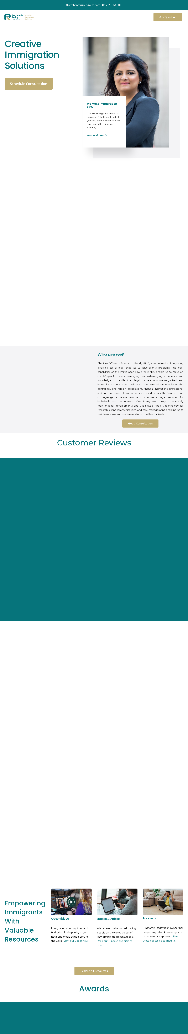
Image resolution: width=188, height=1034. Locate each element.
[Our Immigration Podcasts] (163, 889)
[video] (71, 889)
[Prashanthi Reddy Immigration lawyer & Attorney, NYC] (19, 15)
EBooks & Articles (108, 919)
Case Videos (60, 919)
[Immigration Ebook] (117, 889)
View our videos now (76, 940)
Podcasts (149, 918)
